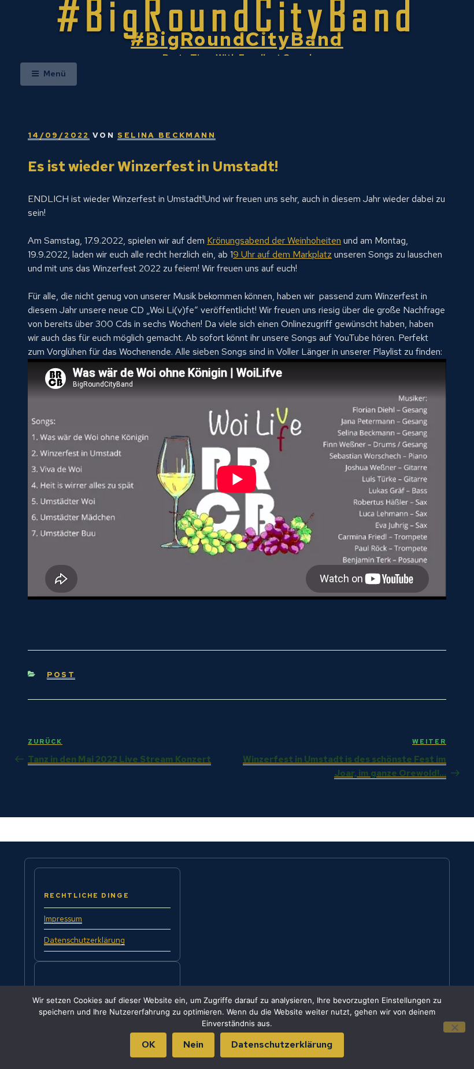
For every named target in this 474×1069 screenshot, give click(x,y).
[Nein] (454, 1027)
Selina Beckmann (166, 135)
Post (61, 674)
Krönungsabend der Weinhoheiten (274, 240)
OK (148, 1044)
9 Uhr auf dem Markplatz (282, 254)
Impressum (63, 918)
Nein (193, 1044)
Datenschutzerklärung (84, 940)
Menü (54, 73)
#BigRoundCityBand (237, 39)
